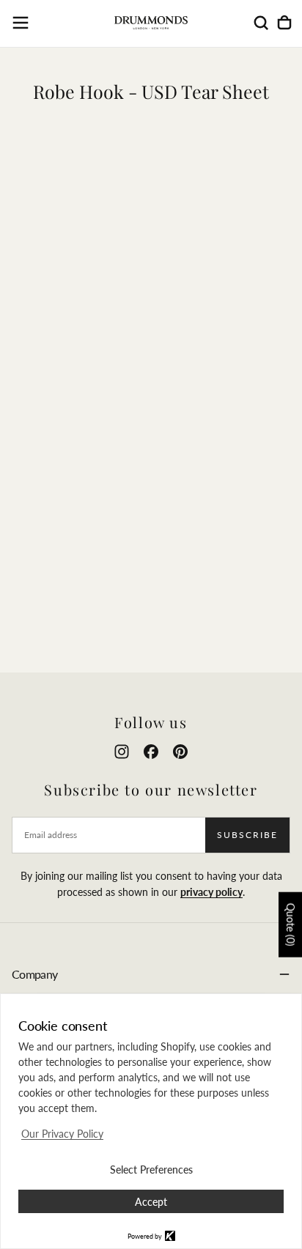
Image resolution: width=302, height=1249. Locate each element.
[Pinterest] (180, 751)
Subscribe (247, 834)
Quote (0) (290, 924)
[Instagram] (121, 751)
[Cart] (284, 22)
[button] (20, 22)
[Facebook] (151, 751)
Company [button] (35, 974)
